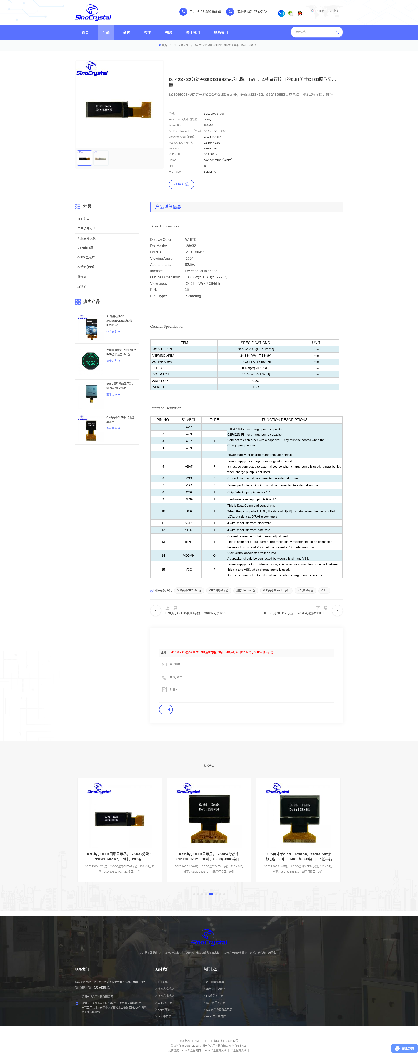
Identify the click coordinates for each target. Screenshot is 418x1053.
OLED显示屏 (165, 1003)
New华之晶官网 (191, 1051)
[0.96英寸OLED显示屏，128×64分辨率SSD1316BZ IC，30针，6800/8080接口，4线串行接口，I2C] (209, 815)
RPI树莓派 (164, 1010)
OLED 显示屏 (181, 45)
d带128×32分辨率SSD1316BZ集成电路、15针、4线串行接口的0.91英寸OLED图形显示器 (222, 653)
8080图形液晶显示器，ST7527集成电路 (120, 386)
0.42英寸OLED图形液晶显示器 (120, 419)
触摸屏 (81, 276)
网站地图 (185, 1041)
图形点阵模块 (86, 238)
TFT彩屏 (163, 982)
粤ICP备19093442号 (226, 1041)
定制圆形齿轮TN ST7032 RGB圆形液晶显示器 (121, 352)
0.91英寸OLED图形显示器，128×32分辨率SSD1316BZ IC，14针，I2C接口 (120, 856)
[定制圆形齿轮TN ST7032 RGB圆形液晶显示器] (91, 361)
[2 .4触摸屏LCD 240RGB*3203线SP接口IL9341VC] (91, 328)
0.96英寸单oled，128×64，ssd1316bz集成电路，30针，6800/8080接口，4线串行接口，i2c (298, 856)
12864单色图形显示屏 (219, 1010)
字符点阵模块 (86, 228)
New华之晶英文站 (215, 1051)
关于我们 (193, 32)
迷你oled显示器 (245, 590)
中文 (336, 10)
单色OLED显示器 (215, 989)
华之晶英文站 (238, 1051)
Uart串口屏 (85, 247)
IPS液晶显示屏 (214, 996)
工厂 (206, 1041)
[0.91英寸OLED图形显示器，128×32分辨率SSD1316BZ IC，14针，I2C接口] (120, 815)
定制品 (81, 286)
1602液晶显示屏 (215, 1003)
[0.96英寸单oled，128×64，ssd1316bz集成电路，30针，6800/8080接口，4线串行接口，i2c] (298, 815)
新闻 (126, 32)
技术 (147, 32)
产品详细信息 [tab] (168, 207)
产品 (106, 32)
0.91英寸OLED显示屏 (189, 590)
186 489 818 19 (210, 12)
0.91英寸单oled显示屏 (276, 590)
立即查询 (179, 184)
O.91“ (324, 590)
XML (197, 1041)
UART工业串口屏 (216, 1017)
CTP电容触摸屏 (215, 982)
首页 (85, 32)
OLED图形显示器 (218, 590)
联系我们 (221, 32)
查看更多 (111, 332)
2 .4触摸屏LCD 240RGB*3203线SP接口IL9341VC (120, 321)
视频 (168, 32)
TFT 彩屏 (83, 219)
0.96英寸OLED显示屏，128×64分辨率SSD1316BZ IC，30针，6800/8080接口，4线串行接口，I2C (209, 856)
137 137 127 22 (257, 12)
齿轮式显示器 (305, 590)
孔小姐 (194, 12)
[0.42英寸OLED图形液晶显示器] (91, 428)
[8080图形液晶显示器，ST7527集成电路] (91, 395)
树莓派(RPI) (85, 267)
